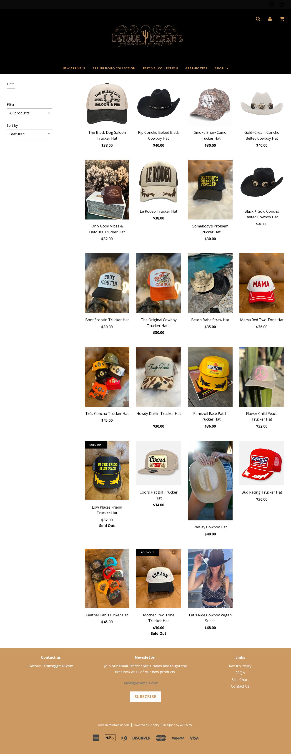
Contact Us (240, 686)
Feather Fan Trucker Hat (107, 615)
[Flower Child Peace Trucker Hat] (261, 378)
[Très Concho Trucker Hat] (107, 378)
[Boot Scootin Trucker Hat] (107, 284)
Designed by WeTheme (178, 725)
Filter (10, 104)
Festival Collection (160, 68)
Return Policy (240, 665)
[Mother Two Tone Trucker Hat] (158, 579)
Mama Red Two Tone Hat (261, 319)
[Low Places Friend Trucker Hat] (107, 471)
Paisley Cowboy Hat (210, 527)
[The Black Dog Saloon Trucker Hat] (107, 104)
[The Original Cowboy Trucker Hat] (158, 284)
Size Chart (240, 679)
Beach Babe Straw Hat (210, 319)
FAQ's (240, 672)
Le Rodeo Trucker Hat (158, 211)
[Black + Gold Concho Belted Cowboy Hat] (261, 183)
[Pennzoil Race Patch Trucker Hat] (210, 378)
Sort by (12, 125)
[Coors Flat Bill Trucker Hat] (158, 464)
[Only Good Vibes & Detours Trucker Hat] (107, 190)
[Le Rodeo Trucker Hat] (158, 183)
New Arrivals (74, 68)
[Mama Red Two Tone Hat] (261, 284)
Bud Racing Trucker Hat (261, 492)
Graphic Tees (196, 68)
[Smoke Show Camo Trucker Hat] (210, 104)
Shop (220, 68)
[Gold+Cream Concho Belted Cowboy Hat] (261, 104)
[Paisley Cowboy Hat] (210, 481)
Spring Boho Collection (114, 68)
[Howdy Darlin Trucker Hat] (158, 378)
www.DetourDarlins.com (114, 725)
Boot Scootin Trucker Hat (107, 319)
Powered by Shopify (146, 725)
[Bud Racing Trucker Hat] (261, 464)
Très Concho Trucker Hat (107, 413)
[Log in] (270, 18)
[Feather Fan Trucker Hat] (107, 579)
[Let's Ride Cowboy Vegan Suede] (210, 579)
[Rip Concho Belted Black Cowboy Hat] (158, 104)
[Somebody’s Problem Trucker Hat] (210, 190)
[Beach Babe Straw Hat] (210, 284)
